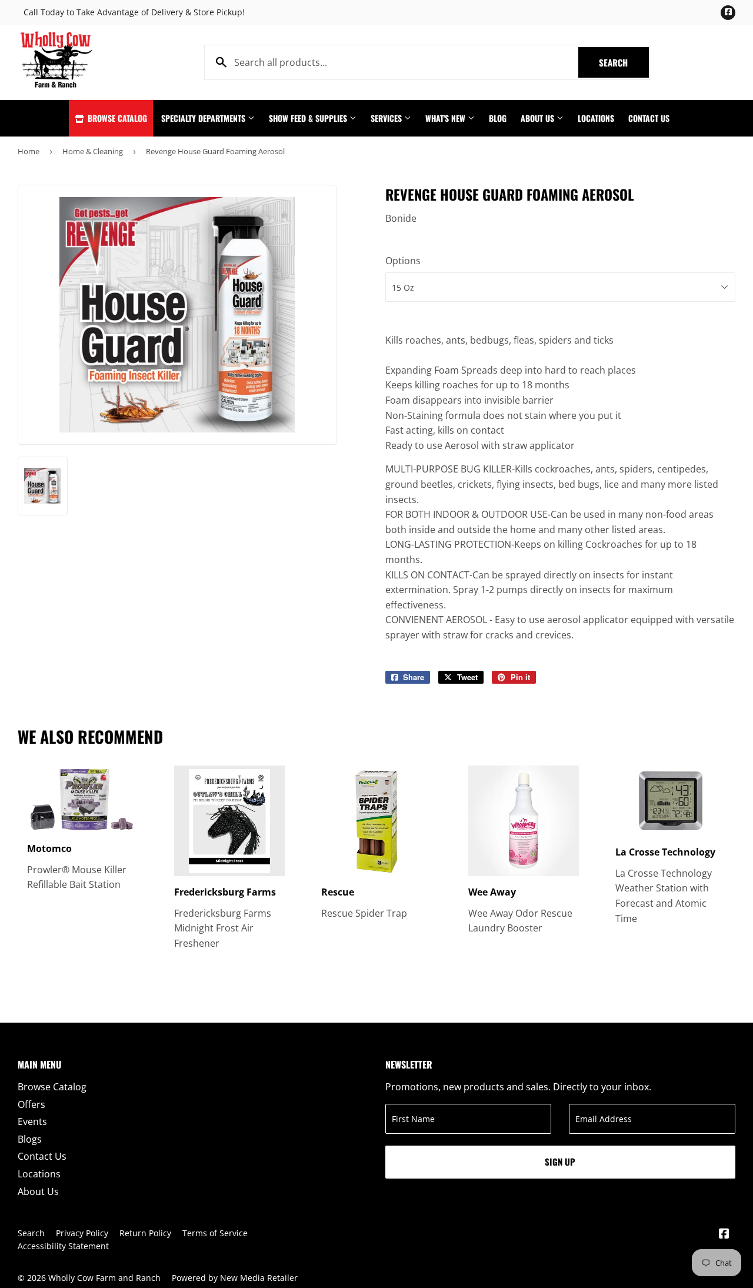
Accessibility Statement (63, 1246)
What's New (446, 118)
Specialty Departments (204, 118)
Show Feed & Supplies (309, 118)
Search (624, 62)
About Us (539, 118)
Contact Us (648, 118)
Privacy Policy (82, 1233)
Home (28, 151)
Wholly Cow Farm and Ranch (104, 1277)
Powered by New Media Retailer (235, 1277)
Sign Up (560, 1161)
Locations (596, 118)
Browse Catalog (116, 118)
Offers (31, 1104)
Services (387, 118)
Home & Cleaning (92, 151)
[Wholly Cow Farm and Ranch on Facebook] (724, 1234)
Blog (498, 118)
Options (403, 260)
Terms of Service (215, 1233)
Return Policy (145, 1233)
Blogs (30, 1139)
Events (32, 1121)
